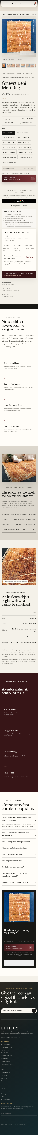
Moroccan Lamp (5, 1067)
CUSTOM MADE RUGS (7, 1047)
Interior (12, 59)
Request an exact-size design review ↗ (17, 268)
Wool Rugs (4, 1078)
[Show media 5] (23, 66)
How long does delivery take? (12, 861)
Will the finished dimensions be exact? (15, 882)
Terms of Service (5, 1091)
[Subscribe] (36, 1113)
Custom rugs (11, 73)
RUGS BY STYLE (5, 1053)
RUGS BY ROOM (5, 1061)
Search (3, 1088)
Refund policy (5, 1094)
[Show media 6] (28, 66)
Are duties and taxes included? (13, 867)
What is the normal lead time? (12, 854)
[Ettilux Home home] (17, 4)
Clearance (4, 1081)
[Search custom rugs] (30, 4)
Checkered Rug (5, 1072)
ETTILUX (10, 1028)
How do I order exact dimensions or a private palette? (15, 834)
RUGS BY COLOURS (6, 1056)
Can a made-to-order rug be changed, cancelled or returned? (15, 874)
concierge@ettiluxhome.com (10, 1037)
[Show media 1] (4, 66)
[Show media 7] (32, 66)
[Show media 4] (18, 66)
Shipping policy (10, 226)
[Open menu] (3, 4)
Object (5, 59)
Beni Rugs (4, 1075)
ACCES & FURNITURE (6, 1064)
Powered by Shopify (6, 1132)
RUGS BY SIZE (4, 1058)
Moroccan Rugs (5, 1044)
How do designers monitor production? (16, 842)
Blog (2, 1070)
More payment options (19, 206)
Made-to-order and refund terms (22, 226)
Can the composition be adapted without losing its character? (16, 819)
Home (3, 73)
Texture (19, 59)
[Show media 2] (9, 66)
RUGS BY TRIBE (5, 1050)
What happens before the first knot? (14, 848)
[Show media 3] (13, 66)
